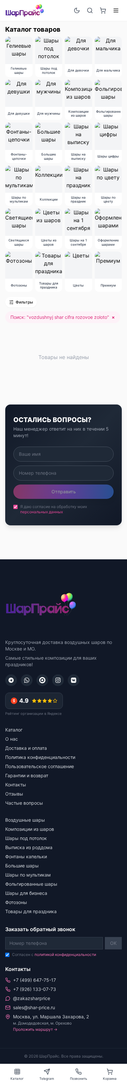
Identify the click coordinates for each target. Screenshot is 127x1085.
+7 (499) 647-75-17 (34, 980)
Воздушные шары (25, 820)
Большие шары (22, 865)
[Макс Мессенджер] (42, 680)
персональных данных (41, 511)
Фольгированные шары (31, 884)
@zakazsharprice (31, 998)
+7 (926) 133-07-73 (34, 989)
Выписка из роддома (28, 847)
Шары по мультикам (28, 875)
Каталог (13, 729)
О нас (11, 739)
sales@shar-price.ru (34, 1007)
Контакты (15, 784)
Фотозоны (16, 902)
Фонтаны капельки (26, 856)
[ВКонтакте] (73, 680)
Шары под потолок (26, 838)
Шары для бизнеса (26, 893)
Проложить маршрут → (35, 1029)
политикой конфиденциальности (65, 954)
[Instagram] (58, 680)
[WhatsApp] (27, 680)
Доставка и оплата (26, 748)
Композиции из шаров (29, 829)
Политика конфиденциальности (40, 757)
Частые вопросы (24, 803)
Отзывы (14, 794)
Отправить (63, 491)
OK (113, 943)
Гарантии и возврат (26, 775)
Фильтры (24, 302)
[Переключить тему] (77, 10)
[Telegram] (11, 680)
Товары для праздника (31, 911)
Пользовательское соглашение (39, 766)
